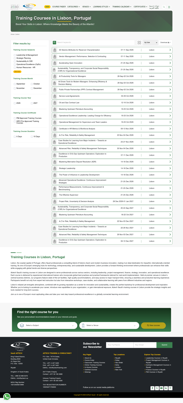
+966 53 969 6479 (21, 376)
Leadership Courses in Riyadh (156, 358)
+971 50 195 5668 (55, 374)
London (118, 367)
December (37, 88)
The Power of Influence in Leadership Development (79, 175)
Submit (164, 345)
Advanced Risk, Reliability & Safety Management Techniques (83, 148)
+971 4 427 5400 (53, 363)
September (20, 84)
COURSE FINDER (59, 7)
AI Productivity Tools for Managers (72, 76)
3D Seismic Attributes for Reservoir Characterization (79, 50)
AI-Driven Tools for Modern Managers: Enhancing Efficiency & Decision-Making (82, 83)
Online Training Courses (93, 365)
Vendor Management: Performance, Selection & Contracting (82, 56)
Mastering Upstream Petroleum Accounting (76, 109)
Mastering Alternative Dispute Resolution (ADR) (77, 162)
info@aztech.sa (22, 378)
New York (118, 370)
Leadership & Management (27, 55)
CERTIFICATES (140, 7)
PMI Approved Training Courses (28, 118)
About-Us (88, 358)
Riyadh (117, 358)
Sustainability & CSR (24, 61)
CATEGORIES (72, 7)
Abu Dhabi (119, 362)
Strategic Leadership (67, 168)
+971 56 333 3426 (55, 381)
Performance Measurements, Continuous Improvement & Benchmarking (81, 188)
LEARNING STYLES (100, 7)
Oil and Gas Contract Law (69, 103)
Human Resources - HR (25, 67)
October (36, 84)
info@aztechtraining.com (58, 368)
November (20, 88)
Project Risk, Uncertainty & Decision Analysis (76, 201)
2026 (18, 103)
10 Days (36, 137)
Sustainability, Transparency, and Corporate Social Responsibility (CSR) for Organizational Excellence (83, 70)
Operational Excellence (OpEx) (28, 64)
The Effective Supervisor (68, 195)
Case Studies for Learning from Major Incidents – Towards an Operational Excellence (82, 142)
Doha (117, 365)
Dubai (117, 360)
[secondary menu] (169, 7)
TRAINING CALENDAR (121, 7)
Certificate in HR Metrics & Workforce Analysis (77, 129)
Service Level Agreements (69, 96)
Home (12, 34)
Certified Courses (91, 370)
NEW (47, 7)
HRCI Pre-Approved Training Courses (27, 122)
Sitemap (88, 372)
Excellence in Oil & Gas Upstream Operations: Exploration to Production (82, 155)
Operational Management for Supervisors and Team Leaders (83, 122)
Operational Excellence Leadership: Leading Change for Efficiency (85, 116)
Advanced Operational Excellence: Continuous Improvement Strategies (82, 181)
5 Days (19, 137)
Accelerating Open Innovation (70, 63)
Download (164, 42)
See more (17, 71)
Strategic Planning (23, 58)
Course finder (89, 360)
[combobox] (50, 325)
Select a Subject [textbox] (32, 325)
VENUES (85, 7)
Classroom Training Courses (95, 362)
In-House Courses (91, 367)
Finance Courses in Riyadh (155, 370)
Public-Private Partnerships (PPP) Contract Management (81, 90)
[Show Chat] (7, 397)
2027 (35, 103)
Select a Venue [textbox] (92, 325)
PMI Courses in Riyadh (154, 372)
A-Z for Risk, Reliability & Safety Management (77, 135)
